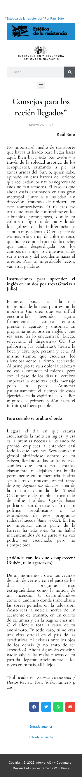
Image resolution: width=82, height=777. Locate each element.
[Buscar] (69, 72)
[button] (41, 85)
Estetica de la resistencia (24, 18)
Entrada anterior (41, 726)
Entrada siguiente (41, 737)
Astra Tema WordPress (53, 768)
